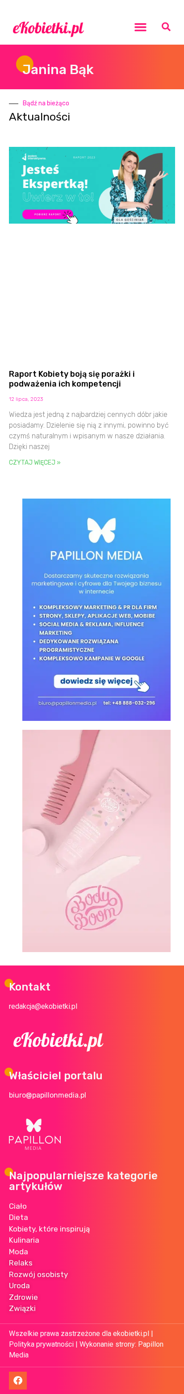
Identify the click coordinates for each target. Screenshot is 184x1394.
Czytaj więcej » (35, 462)
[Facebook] (18, 1381)
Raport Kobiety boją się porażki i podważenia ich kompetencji (72, 379)
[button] (141, 27)
